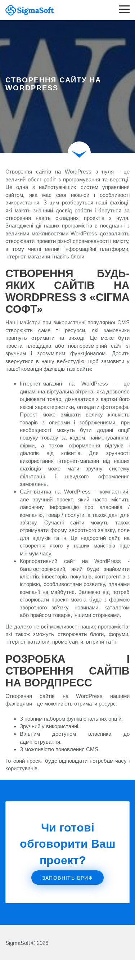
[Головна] (27, 10)
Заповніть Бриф (67, 878)
